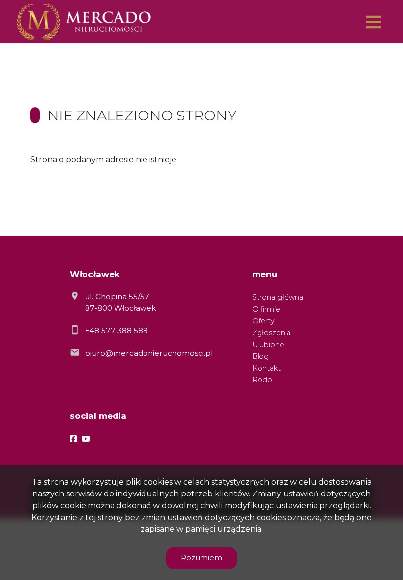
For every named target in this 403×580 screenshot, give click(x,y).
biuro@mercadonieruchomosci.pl (149, 353)
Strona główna (277, 297)
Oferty (263, 321)
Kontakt (266, 368)
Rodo (262, 380)
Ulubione (268, 344)
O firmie (266, 309)
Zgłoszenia (271, 332)
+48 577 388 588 (116, 330)
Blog (260, 356)
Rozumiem (201, 557)
